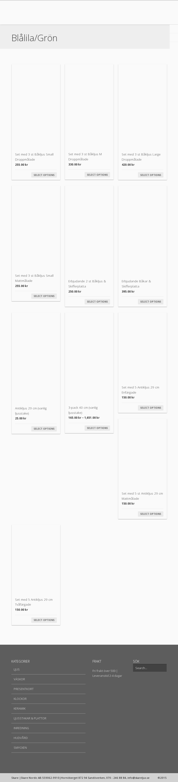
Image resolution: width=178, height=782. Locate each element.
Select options (44, 175)
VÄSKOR (19, 679)
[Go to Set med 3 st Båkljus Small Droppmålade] (36, 106)
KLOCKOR (20, 699)
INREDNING (21, 728)
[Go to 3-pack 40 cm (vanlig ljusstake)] (89, 357)
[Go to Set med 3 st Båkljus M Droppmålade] (89, 106)
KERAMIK (19, 708)
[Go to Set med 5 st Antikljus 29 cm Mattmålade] (142, 453)
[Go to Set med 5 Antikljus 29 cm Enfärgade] (142, 347)
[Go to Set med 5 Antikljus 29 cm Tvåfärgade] (36, 559)
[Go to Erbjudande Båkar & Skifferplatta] (142, 230)
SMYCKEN (20, 747)
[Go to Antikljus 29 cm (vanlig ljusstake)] (36, 357)
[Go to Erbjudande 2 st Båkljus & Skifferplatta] (89, 230)
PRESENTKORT (24, 689)
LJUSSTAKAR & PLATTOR (30, 718)
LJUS (17, 669)
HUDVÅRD (21, 738)
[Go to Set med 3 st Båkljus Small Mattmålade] (36, 227)
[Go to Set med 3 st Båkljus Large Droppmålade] (142, 106)
